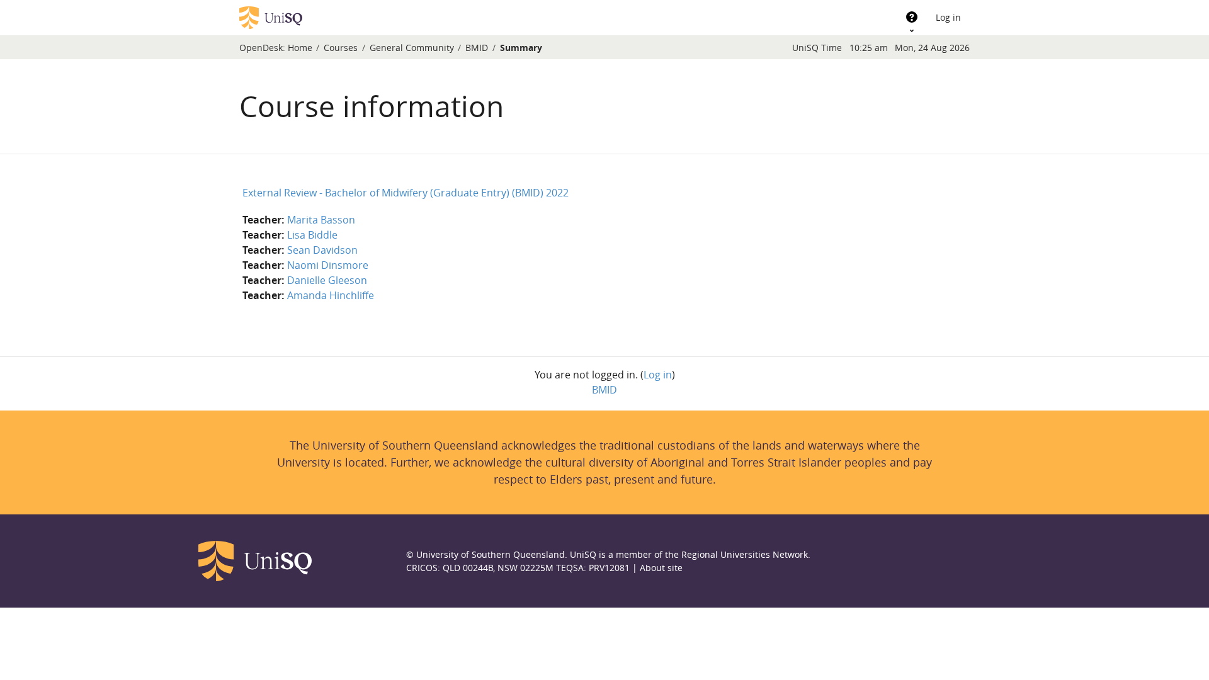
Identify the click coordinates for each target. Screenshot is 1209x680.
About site (661, 568)
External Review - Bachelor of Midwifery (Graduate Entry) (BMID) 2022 (405, 193)
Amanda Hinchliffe (330, 295)
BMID (476, 48)
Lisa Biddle (312, 235)
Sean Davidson (322, 250)
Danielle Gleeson (327, 280)
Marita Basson (321, 220)
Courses (341, 48)
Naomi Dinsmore (327, 265)
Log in (948, 17)
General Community (412, 48)
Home (300, 48)
